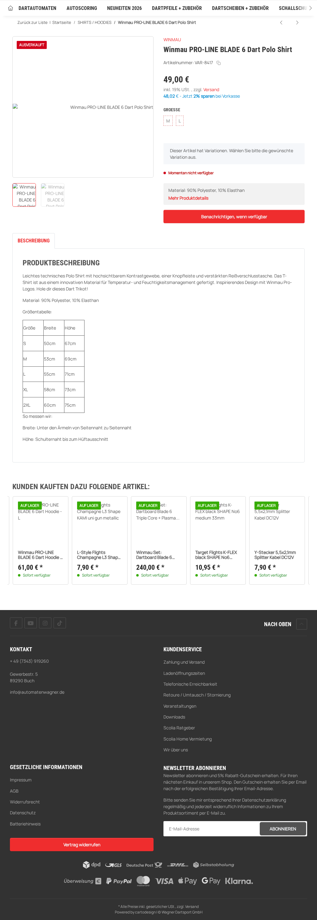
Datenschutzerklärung (264, 800)
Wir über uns (175, 750)
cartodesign (145, 912)
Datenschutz (23, 813)
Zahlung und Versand (184, 662)
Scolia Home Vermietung (187, 739)
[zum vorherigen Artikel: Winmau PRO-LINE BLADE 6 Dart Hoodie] (281, 22)
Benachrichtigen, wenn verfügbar (234, 216)
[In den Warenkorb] (17, 32)
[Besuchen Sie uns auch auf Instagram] (45, 622)
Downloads (174, 717)
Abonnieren (283, 829)
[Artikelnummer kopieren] (218, 63)
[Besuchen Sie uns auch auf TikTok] (60, 622)
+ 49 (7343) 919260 (29, 661)
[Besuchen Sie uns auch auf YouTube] (30, 622)
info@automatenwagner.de (37, 692)
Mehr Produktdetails (188, 198)
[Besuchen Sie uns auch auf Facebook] (16, 622)
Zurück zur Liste (32, 22)
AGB (14, 791)
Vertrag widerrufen (81, 844)
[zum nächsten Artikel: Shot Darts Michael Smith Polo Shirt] (297, 22)
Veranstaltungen (179, 706)
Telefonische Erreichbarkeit (190, 684)
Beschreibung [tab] (34, 241)
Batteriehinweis (25, 824)
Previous (23, 540)
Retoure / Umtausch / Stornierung (197, 695)
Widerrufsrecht (25, 802)
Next (294, 540)
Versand (211, 89)
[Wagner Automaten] (10, 8)
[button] (304, 8)
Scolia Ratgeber (179, 728)
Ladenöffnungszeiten (184, 673)
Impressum (21, 780)
